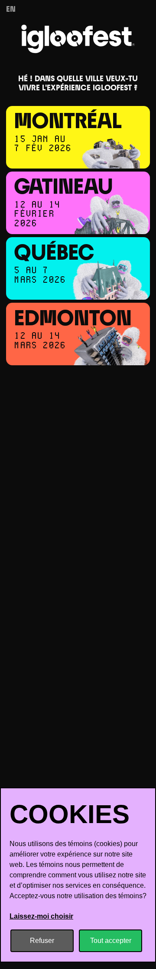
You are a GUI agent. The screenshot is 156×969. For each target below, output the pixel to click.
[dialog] (78, 874)
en (11, 9)
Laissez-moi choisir (41, 916)
